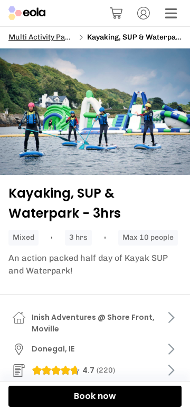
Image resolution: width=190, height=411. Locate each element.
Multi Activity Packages (49, 37)
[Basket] (116, 13)
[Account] (143, 13)
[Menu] (171, 13)
